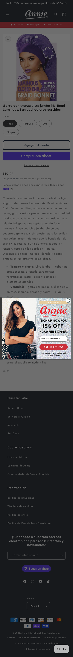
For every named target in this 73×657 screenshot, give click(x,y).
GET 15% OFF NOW (53, 347)
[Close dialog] (68, 301)
